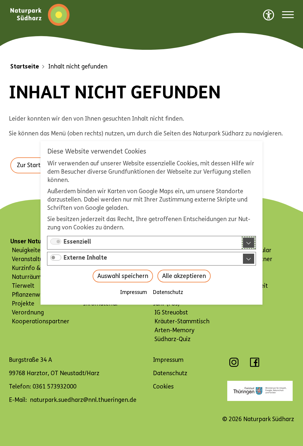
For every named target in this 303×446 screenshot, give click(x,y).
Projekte (23, 303)
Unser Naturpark (33, 241)
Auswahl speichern (122, 276)
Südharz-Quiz (172, 339)
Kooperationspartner (40, 321)
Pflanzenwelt (29, 294)
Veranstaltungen (34, 259)
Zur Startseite (35, 165)
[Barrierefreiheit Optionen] (269, 15)
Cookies (163, 386)
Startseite (24, 66)
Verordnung (28, 312)
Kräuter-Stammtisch (181, 321)
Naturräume (28, 277)
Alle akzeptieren (184, 276)
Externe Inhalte (85, 258)
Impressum (133, 292)
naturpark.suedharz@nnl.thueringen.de (83, 400)
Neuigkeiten (28, 250)
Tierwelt (23, 285)
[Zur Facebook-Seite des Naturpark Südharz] (254, 365)
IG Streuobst (171, 312)
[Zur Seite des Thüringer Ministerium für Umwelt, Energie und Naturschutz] (260, 391)
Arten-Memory (174, 330)
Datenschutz (168, 292)
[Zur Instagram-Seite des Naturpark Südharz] (234, 365)
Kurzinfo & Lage (33, 268)
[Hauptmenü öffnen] (288, 15)
